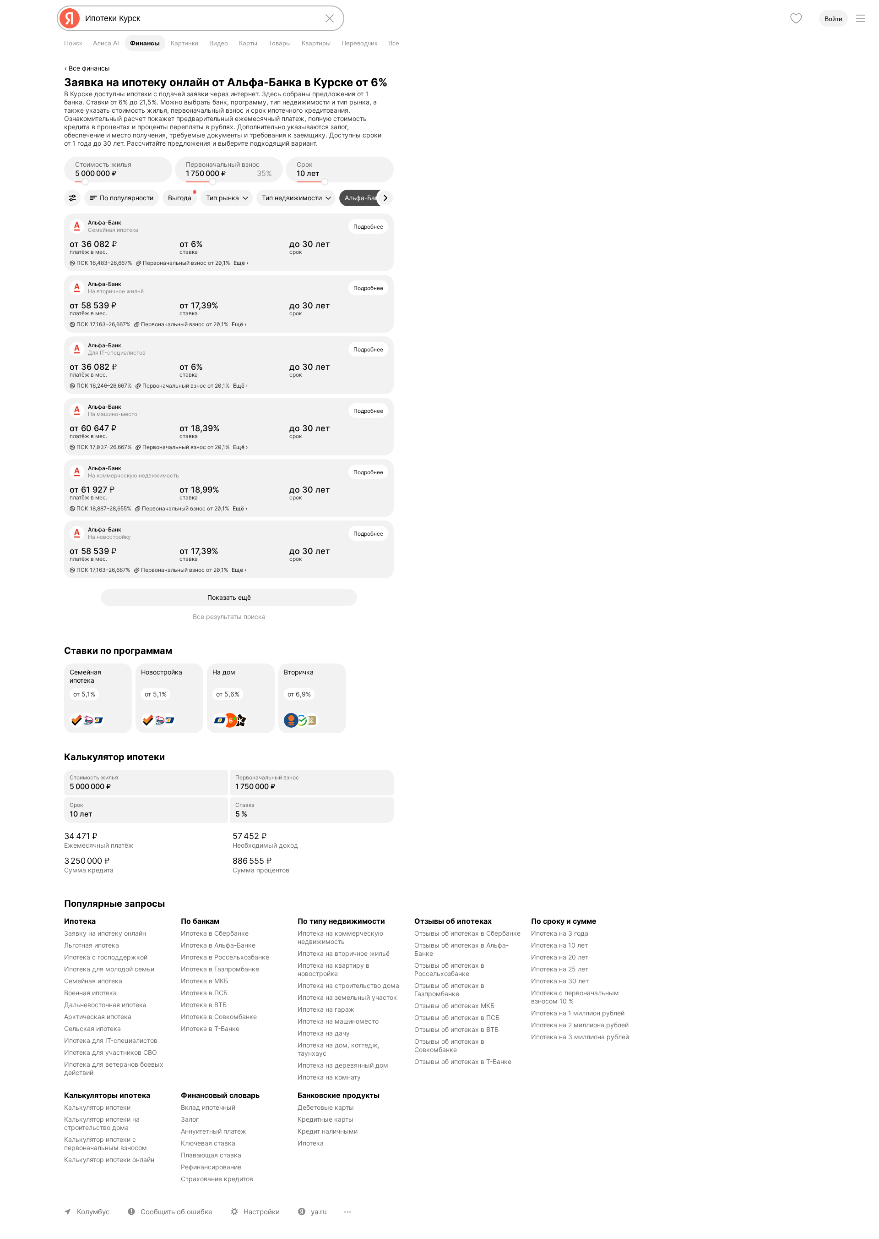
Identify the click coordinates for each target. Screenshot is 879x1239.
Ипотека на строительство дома (348, 985)
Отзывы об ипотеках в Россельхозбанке (450, 969)
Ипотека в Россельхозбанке (225, 957)
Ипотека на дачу (324, 1033)
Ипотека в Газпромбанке (220, 969)
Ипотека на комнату (329, 1077)
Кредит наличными (328, 1131)
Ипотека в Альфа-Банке (218, 945)
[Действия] (392, 82)
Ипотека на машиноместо (338, 1021)
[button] (121, 198)
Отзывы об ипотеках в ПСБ (456, 1017)
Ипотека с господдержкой (105, 957)
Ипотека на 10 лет (559, 945)
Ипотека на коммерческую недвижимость (341, 937)
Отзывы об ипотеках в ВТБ (456, 1029)
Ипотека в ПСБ (204, 993)
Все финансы (89, 68)
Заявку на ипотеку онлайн (105, 933)
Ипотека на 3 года (559, 933)
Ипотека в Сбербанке (215, 933)
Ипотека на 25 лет (559, 969)
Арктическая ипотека (97, 1016)
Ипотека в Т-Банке (210, 1028)
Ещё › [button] (240, 262)
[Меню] (861, 18)
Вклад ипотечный (208, 1107)
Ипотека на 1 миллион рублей (577, 1013)
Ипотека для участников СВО (110, 1052)
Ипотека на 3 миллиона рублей (580, 1037)
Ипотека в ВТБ (204, 1005)
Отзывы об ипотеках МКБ (454, 1005)
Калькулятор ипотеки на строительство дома (102, 1123)
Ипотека (311, 1143)
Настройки (262, 1211)
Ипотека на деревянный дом (343, 1065)
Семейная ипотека (93, 981)
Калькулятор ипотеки (97, 1107)
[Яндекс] (70, 18)
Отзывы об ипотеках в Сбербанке (467, 933)
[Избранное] (796, 18)
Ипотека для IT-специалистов (110, 1040)
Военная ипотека (90, 993)
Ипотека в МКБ (204, 981)
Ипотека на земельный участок (347, 997)
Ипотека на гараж (326, 1009)
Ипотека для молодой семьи (109, 969)
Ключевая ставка (208, 1143)
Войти (833, 18)
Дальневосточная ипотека (105, 1005)
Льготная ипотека (91, 945)
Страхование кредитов (217, 1179)
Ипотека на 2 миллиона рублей (580, 1025)
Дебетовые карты (326, 1107)
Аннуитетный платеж (213, 1131)
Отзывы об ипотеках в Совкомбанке (450, 1045)
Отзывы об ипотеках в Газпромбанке (450, 989)
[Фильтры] (72, 198)
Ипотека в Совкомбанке (219, 1016)
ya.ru (319, 1211)
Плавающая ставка (211, 1155)
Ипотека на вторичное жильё (344, 953)
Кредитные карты (325, 1119)
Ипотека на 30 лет (560, 981)
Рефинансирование (211, 1167)
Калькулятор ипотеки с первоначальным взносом (105, 1143)
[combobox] (199, 18)
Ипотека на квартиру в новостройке (334, 969)
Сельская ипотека (92, 1028)
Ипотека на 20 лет (559, 957)
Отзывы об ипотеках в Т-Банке (462, 1061)
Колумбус (93, 1211)
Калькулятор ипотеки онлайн (109, 1159)
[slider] (85, 182)
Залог (190, 1119)
